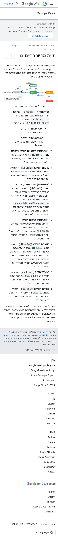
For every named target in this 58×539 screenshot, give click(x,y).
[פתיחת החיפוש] (17, 4)
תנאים (53, 524)
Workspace (37, 4)
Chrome (52, 442)
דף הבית (52, 45)
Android (52, 437)
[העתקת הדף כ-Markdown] (12, 56)
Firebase (51, 447)
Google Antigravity (47, 457)
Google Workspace (36, 45)
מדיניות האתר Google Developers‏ (20, 338)
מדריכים (48, 49)
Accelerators (49, 380)
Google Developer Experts (43, 375)
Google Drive (46, 13)
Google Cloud (49, 462)
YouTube (51, 423)
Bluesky (52, 404)
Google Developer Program (42, 365)
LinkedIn (51, 413)
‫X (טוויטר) (51, 418)
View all (52, 472)
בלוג (54, 399)
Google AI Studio (47, 452)
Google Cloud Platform (44, 506)
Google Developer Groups (43, 370)
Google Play (50, 467)
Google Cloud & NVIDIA (45, 385)
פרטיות (44, 524)
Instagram (50, 408)
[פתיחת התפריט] (52, 3)
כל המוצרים (50, 511)
